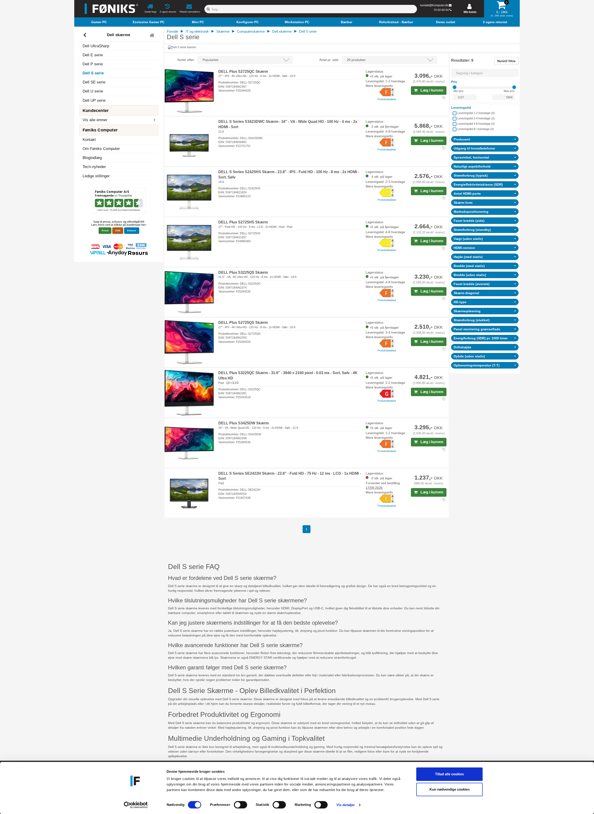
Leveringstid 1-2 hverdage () (476, 113)
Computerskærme (251, 31)
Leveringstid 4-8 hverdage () (476, 123)
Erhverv (131, 230)
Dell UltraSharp (96, 46)
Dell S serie (93, 73)
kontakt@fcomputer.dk (434, 5)
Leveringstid (461, 107)
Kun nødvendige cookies (449, 789)
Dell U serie (93, 91)
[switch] (240, 804)
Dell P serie (93, 64)
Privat (105, 230)
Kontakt (89, 139)
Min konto (470, 12)
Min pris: (458, 91)
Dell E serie (93, 55)
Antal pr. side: (329, 60)
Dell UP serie (94, 100)
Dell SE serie (94, 82)
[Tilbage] (85, 35)
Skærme (222, 31)
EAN (117, 230)
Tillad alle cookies (449, 774)
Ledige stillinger (96, 176)
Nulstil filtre (506, 61)
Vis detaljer (345, 805)
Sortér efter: (186, 60)
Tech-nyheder (94, 167)
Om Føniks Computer (101, 148)
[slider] (454, 87)
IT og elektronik (197, 31)
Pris (454, 82)
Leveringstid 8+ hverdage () (475, 129)
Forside (172, 31)
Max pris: (509, 91)
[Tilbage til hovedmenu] (152, 35)
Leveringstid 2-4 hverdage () (476, 118)
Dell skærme (118, 35)
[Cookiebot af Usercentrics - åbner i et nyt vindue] (136, 804)
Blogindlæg (92, 158)
